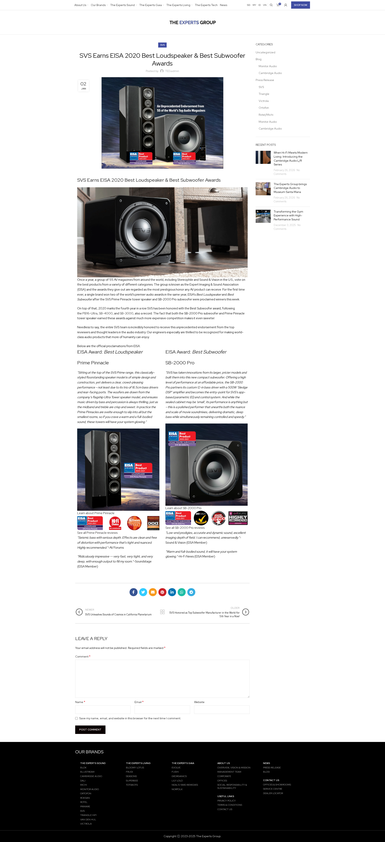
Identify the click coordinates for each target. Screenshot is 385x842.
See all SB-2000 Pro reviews (185, 528)
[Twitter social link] (143, 592)
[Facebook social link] (134, 592)
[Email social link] (153, 592)
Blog (258, 59)
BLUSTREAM (87, 771)
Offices (222, 780)
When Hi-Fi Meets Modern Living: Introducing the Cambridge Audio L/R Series (291, 158)
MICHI (83, 784)
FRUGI (129, 771)
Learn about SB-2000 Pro (183, 508)
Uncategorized (265, 52)
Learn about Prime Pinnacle (95, 513)
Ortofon (264, 107)
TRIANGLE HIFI (88, 815)
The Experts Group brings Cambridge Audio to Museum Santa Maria (290, 188)
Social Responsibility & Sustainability (232, 786)
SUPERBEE (132, 780)
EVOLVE (176, 767)
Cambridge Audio (270, 73)
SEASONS (131, 776)
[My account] (285, 5)
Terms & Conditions (229, 805)
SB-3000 (126, 313)
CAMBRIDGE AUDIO (91, 776)
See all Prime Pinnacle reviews (97, 533)
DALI (82, 780)
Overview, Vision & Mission (233, 767)
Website (199, 702)
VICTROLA (86, 823)
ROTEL (83, 802)
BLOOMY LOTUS (135, 767)
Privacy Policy (226, 800)
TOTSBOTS (132, 784)
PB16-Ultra (89, 313)
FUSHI (175, 771)
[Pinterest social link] (162, 592)
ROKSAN (85, 797)
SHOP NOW (300, 5)
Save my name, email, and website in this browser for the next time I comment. (130, 718)
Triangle (264, 94)
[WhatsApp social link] (182, 592)
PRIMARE (85, 806)
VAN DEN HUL (88, 819)
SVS (162, 45)
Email (139, 702)
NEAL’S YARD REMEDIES (185, 784)
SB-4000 (105, 313)
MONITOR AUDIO (89, 789)
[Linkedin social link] (172, 592)
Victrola (264, 101)
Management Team (229, 771)
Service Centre (272, 788)
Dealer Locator (273, 793)
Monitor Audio (268, 66)
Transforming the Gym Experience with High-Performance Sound (288, 215)
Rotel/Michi (266, 115)
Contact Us (224, 809)
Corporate (224, 776)
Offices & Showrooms (277, 784)
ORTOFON (85, 793)
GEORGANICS (179, 776)
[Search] (271, 5)
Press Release (265, 80)
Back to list (162, 612)
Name (80, 702)
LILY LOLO (177, 780)
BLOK (83, 767)
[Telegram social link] (191, 592)
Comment (82, 656)
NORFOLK (177, 789)
